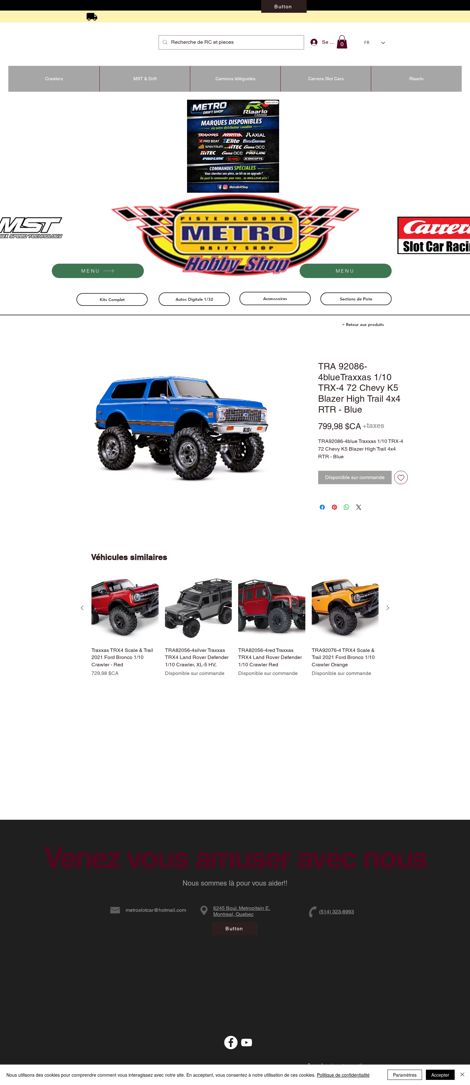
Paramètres (405, 1075)
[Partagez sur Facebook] (322, 515)
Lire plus (326, 464)
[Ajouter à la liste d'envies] (401, 485)
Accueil (70, 339)
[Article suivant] (388, 608)
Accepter (440, 1075)
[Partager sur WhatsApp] (346, 515)
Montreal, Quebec (233, 914)
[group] (235, 630)
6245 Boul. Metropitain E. (241, 908)
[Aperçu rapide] (125, 608)
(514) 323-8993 (336, 912)
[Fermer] (462, 1075)
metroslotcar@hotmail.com (156, 910)
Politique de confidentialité (343, 1075)
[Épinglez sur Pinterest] (334, 515)
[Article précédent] (82, 608)
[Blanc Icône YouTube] (246, 1042)
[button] (342, 42)
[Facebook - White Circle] (231, 1042)
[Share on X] (359, 515)
